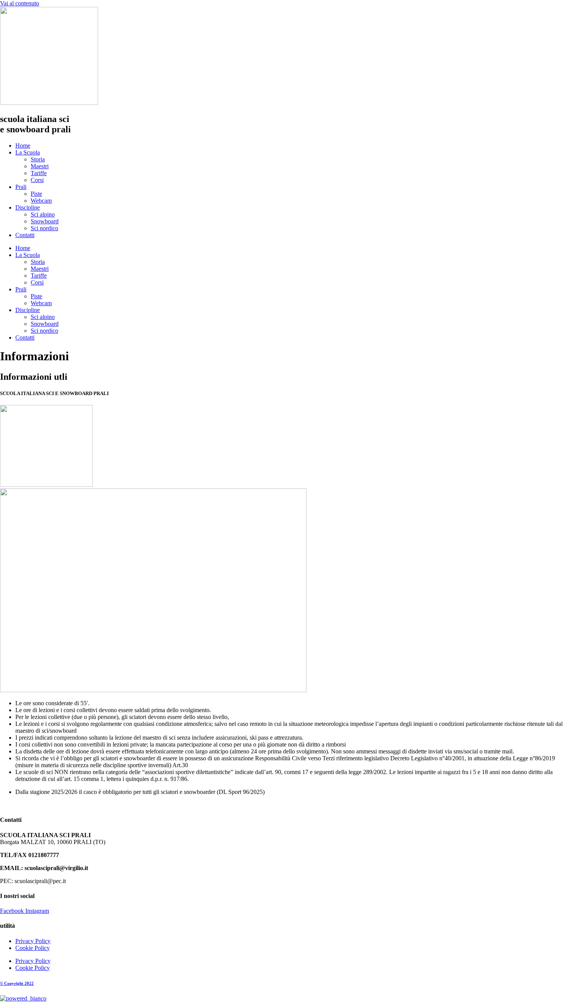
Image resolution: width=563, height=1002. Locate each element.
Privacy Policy (33, 941)
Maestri (40, 166)
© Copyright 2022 (17, 983)
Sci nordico (44, 228)
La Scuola (27, 152)
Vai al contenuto (19, 3)
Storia (38, 159)
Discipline (27, 207)
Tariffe (39, 173)
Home (22, 145)
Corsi (37, 180)
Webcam (41, 200)
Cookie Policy (32, 948)
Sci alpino (43, 214)
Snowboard (45, 221)
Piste (36, 193)
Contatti (24, 235)
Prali (20, 187)
